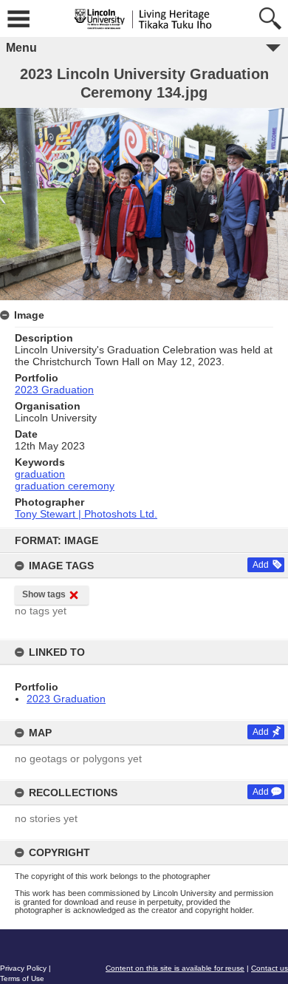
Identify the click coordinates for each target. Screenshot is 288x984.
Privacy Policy (23, 968)
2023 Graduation (66, 699)
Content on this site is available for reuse (175, 968)
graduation (40, 474)
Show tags (44, 594)
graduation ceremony (64, 486)
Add (261, 565)
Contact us (269, 968)
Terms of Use (22, 978)
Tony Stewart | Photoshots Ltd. (86, 514)
